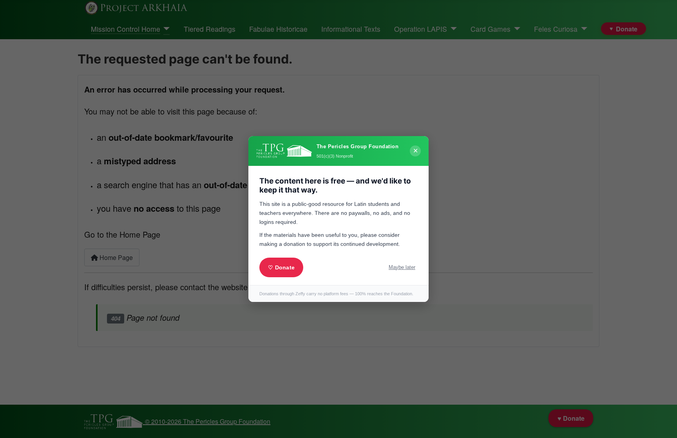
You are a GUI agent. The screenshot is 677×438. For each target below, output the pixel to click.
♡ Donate (281, 267)
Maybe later (402, 267)
